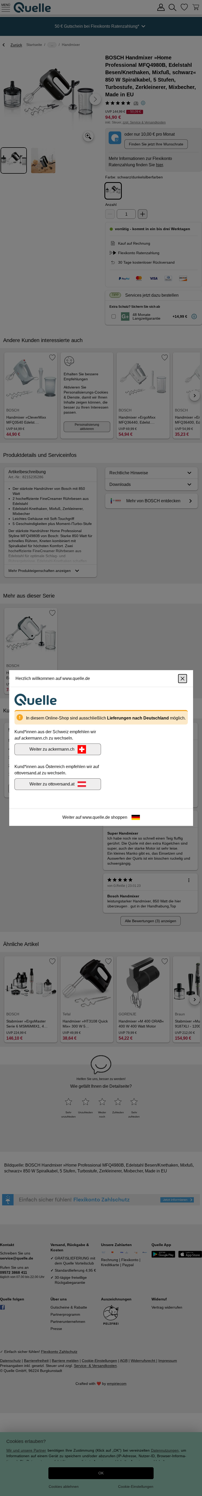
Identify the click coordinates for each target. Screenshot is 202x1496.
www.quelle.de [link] (96, 817)
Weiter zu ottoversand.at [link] (51, 784)
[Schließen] (182, 678)
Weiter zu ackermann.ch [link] (51, 749)
